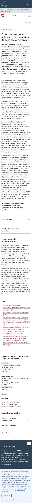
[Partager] (30, 22)
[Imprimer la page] (26, 22)
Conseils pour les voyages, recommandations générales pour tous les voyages (16, 308)
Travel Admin (24, 105)
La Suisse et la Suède (12, 16)
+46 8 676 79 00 (6, 402)
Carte (3, 394)
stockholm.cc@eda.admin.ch (11, 406)
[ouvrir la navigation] (29, 15)
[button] (29, 443)
